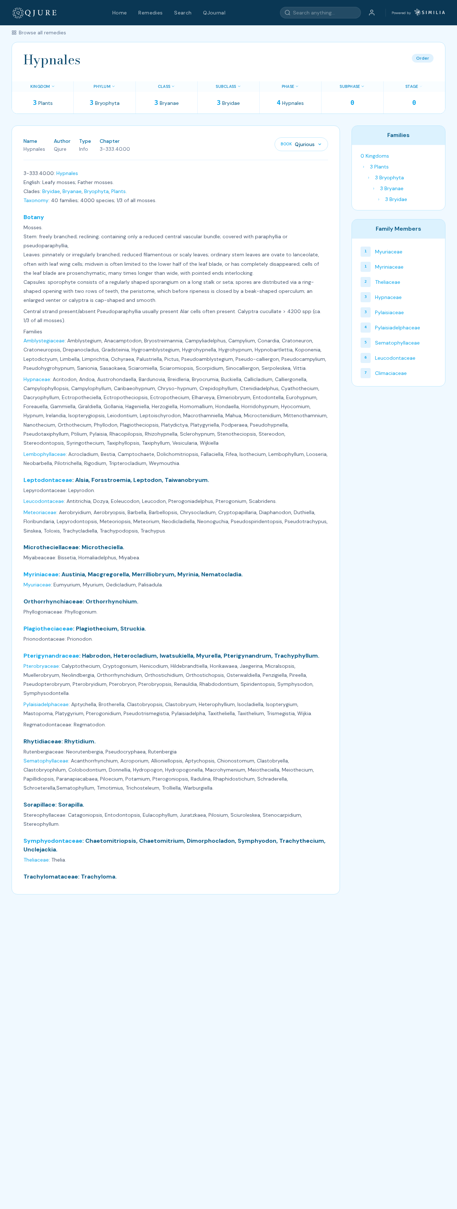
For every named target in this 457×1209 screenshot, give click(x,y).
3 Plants (379, 166)
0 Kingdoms (375, 156)
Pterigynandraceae (51, 655)
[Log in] (371, 12)
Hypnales (67, 173)
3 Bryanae (392, 188)
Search (182, 12)
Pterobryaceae (41, 666)
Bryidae (51, 191)
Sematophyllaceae (45, 760)
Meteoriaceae (39, 512)
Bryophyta (96, 191)
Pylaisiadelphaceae (46, 704)
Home (119, 12)
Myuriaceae (37, 584)
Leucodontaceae (43, 501)
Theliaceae (36, 859)
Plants (118, 191)
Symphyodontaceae (52, 841)
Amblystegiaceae (44, 340)
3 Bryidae (396, 199)
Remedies (150, 12)
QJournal (214, 12)
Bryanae (72, 191)
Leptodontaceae (47, 480)
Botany (33, 217)
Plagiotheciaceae (48, 628)
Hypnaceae (36, 379)
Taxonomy (35, 200)
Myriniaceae (41, 574)
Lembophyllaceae (44, 454)
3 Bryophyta (389, 177)
